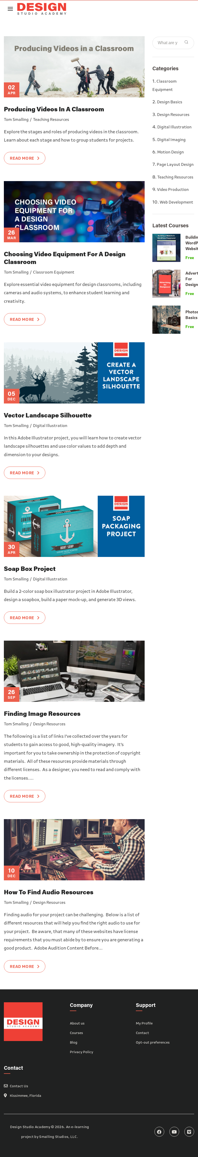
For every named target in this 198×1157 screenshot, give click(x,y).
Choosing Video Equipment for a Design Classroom (65, 258)
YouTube (174, 1132)
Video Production (173, 189)
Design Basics (169, 101)
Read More (22, 158)
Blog (73, 1042)
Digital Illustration (50, 425)
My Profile (144, 1023)
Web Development (176, 202)
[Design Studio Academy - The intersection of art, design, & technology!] (41, 8)
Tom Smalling (16, 119)
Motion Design (170, 151)
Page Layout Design (175, 164)
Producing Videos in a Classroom (54, 109)
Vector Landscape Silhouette (48, 415)
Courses (76, 1032)
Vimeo (189, 1132)
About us (77, 1023)
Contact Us (19, 1086)
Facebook (159, 1132)
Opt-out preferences (153, 1042)
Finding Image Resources (42, 713)
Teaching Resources (51, 119)
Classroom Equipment (53, 272)
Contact (142, 1032)
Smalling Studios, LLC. (58, 1136)
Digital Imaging (171, 139)
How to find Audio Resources (48, 892)
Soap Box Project (30, 568)
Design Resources (49, 723)
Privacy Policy (81, 1052)
